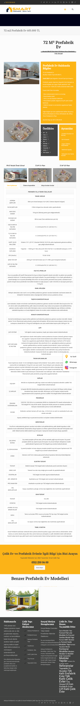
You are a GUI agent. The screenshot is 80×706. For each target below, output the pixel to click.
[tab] (12, 185)
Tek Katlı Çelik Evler (66, 678)
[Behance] (67, 2)
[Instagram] (64, 2)
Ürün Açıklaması (12, 185)
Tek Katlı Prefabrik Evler (67, 673)
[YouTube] (50, 2)
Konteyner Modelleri (64, 650)
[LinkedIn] (55, 2)
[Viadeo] (75, 2)
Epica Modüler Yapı (65, 631)
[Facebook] (41, 2)
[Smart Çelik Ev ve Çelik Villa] (18, 9)
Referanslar (66, 665)
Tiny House (64, 683)
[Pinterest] (58, 2)
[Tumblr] (69, 2)
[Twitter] (44, 2)
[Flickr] (52, 2)
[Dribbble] (61, 2)
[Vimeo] (47, 2)
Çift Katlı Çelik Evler (67, 690)
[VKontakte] (72, 2)
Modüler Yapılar (64, 659)
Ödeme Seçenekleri (29, 185)
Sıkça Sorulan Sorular (47, 185)
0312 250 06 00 (10, 2)
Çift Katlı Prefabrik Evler (66, 685)
